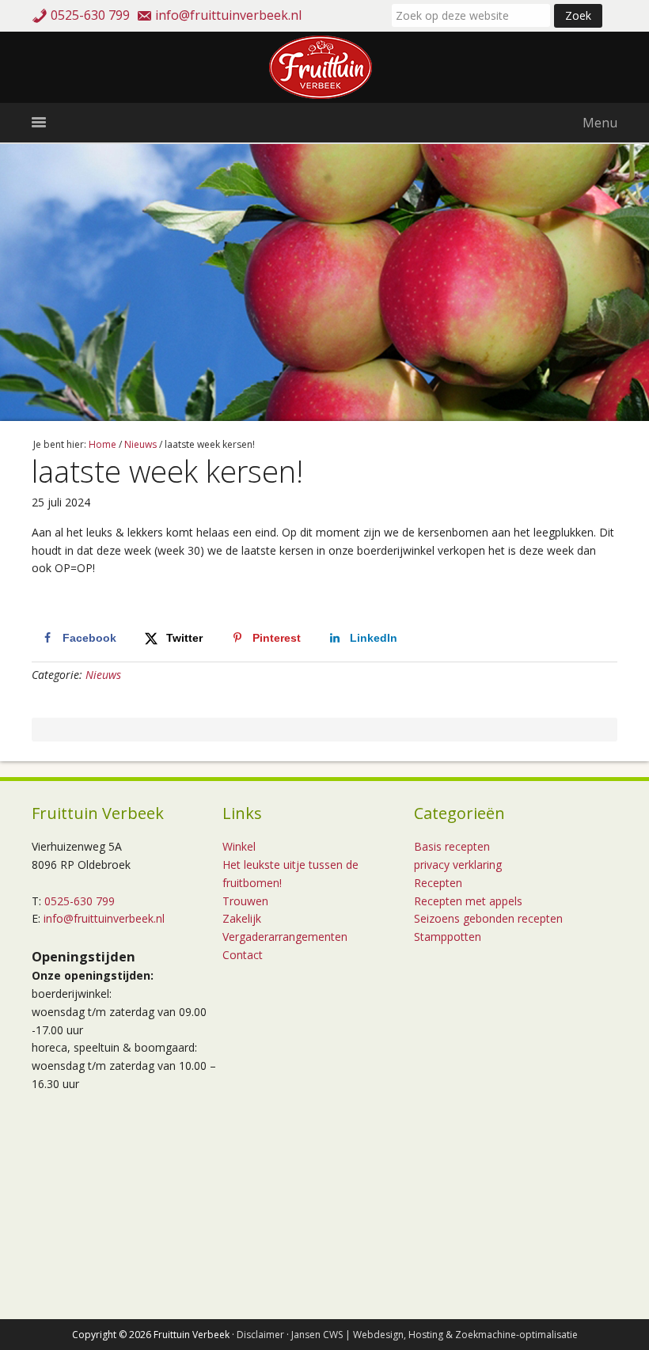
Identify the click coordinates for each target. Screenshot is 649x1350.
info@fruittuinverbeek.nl (228, 15)
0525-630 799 (90, 15)
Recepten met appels (468, 900)
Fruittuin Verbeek (324, 67)
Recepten (438, 882)
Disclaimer (260, 1334)
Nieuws (103, 674)
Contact (242, 954)
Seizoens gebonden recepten (488, 918)
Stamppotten (447, 936)
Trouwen (245, 900)
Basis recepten (452, 846)
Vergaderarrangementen (284, 936)
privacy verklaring (458, 864)
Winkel (239, 846)
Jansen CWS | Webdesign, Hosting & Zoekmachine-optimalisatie (434, 1334)
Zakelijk (241, 918)
